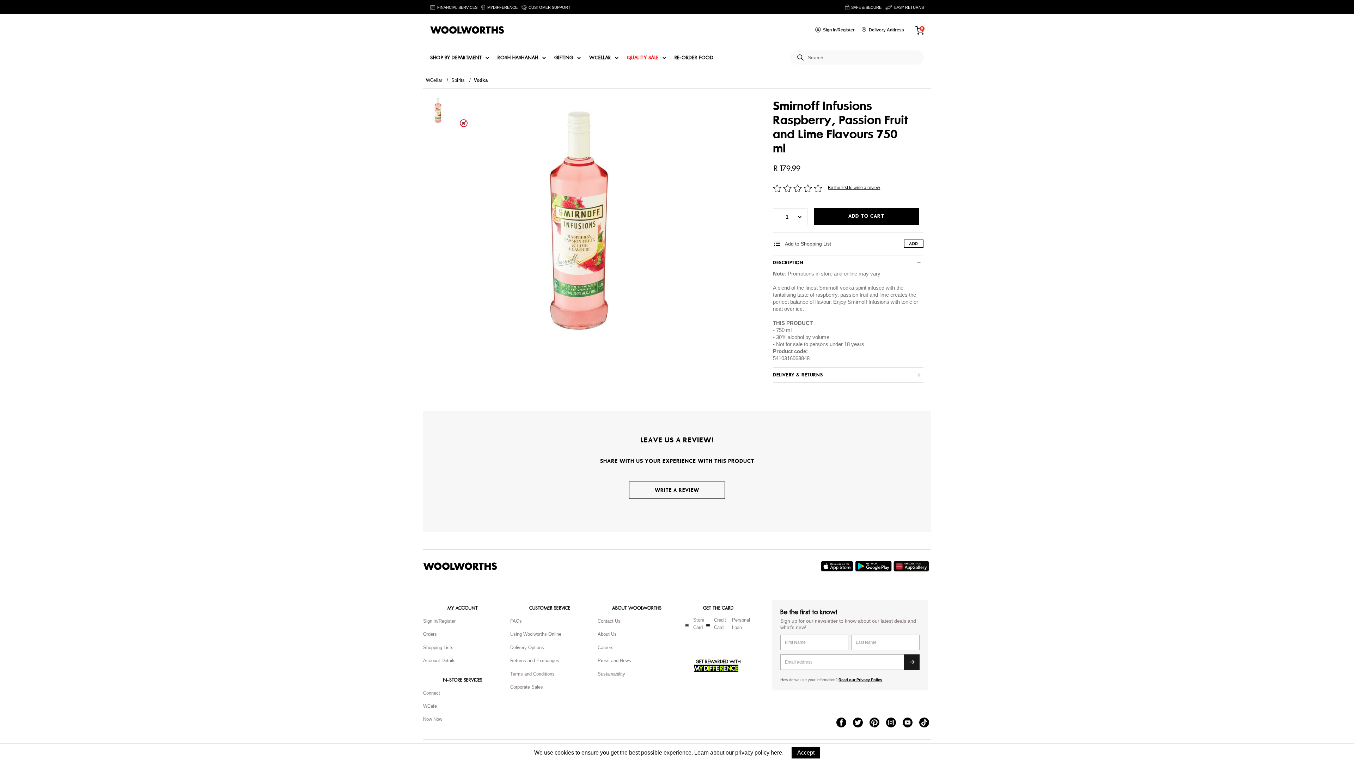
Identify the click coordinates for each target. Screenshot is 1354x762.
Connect (431, 693)
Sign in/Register (439, 621)
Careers (606, 647)
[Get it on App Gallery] (912, 566)
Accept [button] (806, 753)
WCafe (430, 706)
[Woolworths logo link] (467, 30)
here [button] (776, 753)
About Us (607, 634)
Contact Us (609, 621)
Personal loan (741, 623)
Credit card (720, 623)
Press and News (614, 660)
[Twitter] (861, 723)
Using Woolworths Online (535, 634)
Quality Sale (643, 57)
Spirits (458, 80)
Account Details (439, 660)
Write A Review (677, 490)
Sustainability (611, 674)
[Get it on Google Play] (874, 566)
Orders (430, 634)
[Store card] (687, 625)
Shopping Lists (438, 647)
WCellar (600, 57)
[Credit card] (708, 625)
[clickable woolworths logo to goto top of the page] (460, 566)
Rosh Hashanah (518, 57)
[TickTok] (927, 723)
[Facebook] (844, 723)
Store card (698, 623)
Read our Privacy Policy (860, 680)
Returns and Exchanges (534, 660)
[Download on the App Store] (838, 566)
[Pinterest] (878, 723)
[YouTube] (911, 723)
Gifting (564, 57)
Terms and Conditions (532, 674)
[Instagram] (894, 723)
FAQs (516, 621)
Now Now (432, 719)
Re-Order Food (694, 57)
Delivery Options (527, 647)
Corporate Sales (526, 687)
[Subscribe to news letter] (912, 662)
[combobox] (863, 57)
